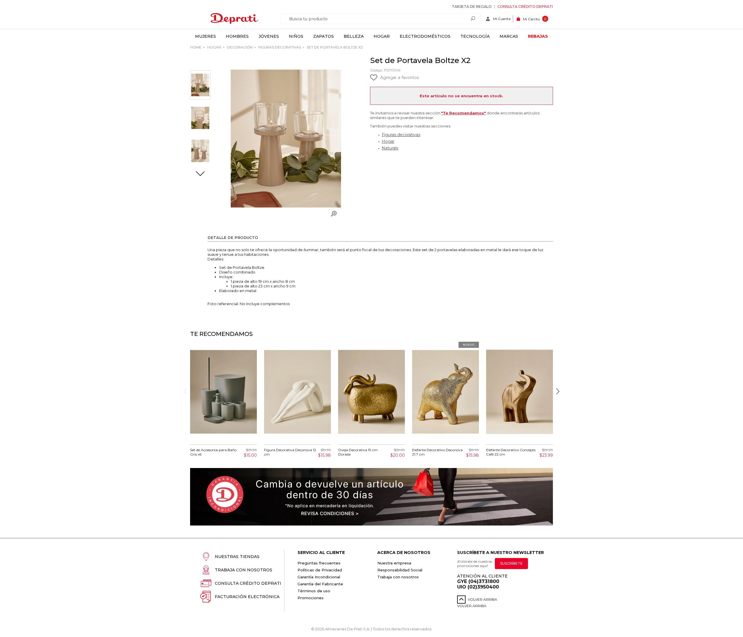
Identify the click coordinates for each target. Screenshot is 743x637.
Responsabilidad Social (399, 570)
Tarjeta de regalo (472, 6)
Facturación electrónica (247, 596)
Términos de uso (313, 591)
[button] (200, 174)
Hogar (382, 36)
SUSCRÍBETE (511, 563)
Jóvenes (269, 36)
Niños (296, 36)
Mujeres (205, 36)
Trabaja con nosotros (243, 570)
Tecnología (475, 36)
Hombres (237, 36)
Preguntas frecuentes (318, 563)
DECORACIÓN (239, 47)
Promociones (310, 597)
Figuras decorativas (279, 47)
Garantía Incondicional (318, 577)
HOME (195, 47)
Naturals (390, 148)
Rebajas (538, 36)
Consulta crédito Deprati (525, 6)
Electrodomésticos (425, 36)
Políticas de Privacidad (319, 570)
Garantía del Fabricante (320, 584)
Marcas (508, 36)
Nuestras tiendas (237, 556)
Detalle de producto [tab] (233, 237)
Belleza (354, 36)
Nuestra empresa (394, 563)
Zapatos (323, 36)
